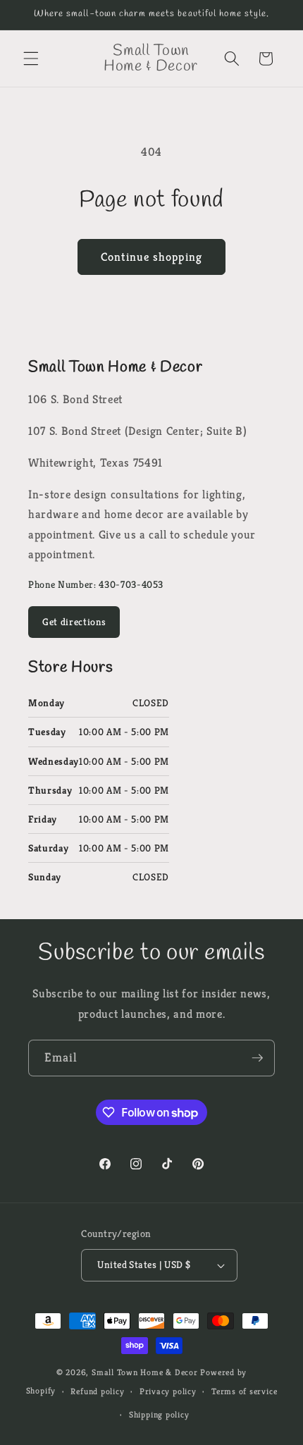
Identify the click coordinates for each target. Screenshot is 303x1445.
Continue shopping (151, 257)
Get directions (74, 621)
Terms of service (244, 1391)
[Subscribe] (257, 1058)
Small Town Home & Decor (145, 1372)
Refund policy (97, 1391)
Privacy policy (168, 1391)
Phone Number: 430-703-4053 (95, 584)
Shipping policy (159, 1414)
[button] (31, 58)
